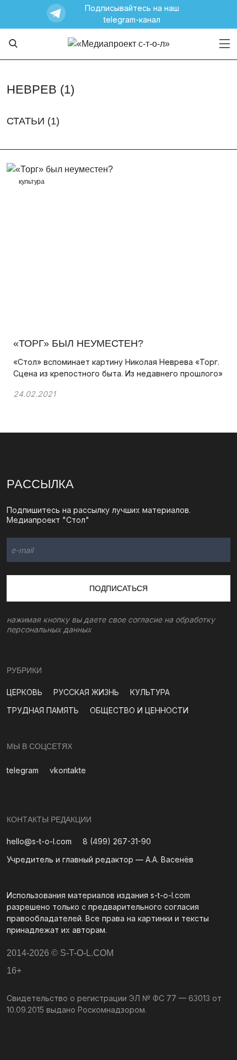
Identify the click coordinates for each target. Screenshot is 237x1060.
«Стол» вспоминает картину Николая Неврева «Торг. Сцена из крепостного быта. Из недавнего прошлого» (118, 367)
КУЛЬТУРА (150, 692)
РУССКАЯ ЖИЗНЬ (86, 692)
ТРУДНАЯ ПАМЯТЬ (43, 710)
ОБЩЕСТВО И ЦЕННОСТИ (139, 710)
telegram (23, 770)
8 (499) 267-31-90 (117, 841)
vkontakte (68, 770)
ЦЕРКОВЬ (24, 692)
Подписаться (118, 588)
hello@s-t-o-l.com (39, 841)
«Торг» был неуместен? (78, 343)
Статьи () (33, 121)
